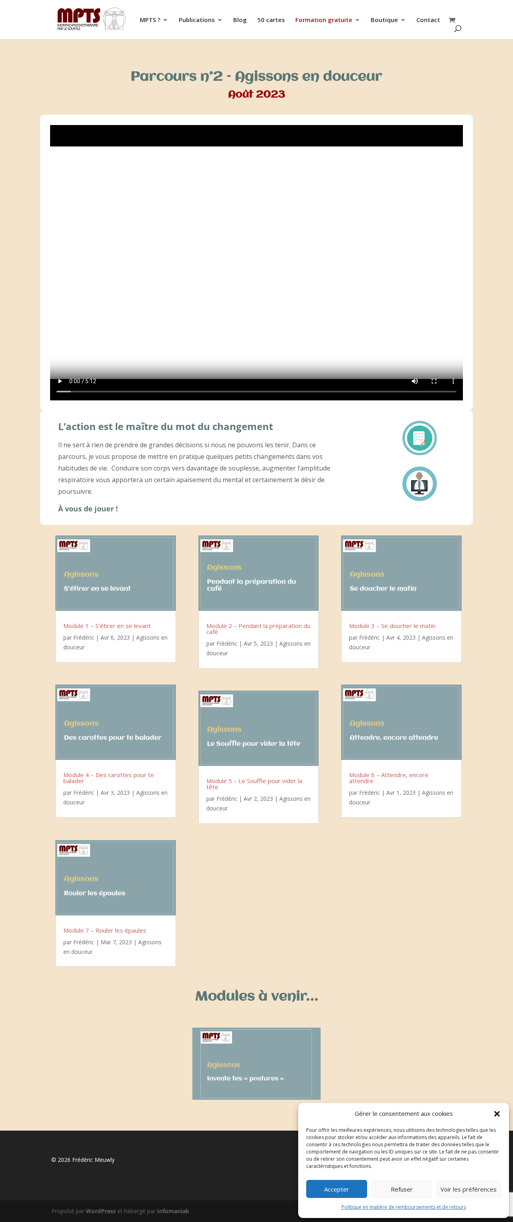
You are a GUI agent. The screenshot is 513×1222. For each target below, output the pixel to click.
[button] (497, 1114)
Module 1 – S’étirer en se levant (107, 626)
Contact (428, 20)
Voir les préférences (468, 1189)
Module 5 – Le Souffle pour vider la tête (254, 784)
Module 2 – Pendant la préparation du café (258, 629)
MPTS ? (150, 20)
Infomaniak (173, 1211)
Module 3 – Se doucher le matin (392, 626)
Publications (197, 20)
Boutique (384, 20)
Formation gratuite (323, 20)
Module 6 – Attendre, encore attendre (388, 778)
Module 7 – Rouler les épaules (104, 930)
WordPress (101, 1211)
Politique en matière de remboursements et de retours (403, 1207)
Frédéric (83, 637)
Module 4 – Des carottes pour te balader (108, 778)
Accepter (336, 1189)
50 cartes (271, 20)
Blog (240, 20)
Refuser (402, 1189)
